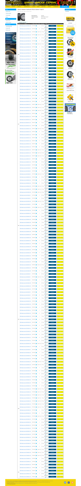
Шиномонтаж (27, 6)
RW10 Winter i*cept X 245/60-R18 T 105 (25, 234)
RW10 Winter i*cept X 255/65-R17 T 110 (25, 128)
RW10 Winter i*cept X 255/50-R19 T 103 (25, 301)
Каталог (13, 6)
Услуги (33, 6)
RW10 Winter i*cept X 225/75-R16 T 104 (25, 34)
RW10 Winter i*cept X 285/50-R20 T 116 (25, 425)
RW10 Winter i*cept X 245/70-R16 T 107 (25, 68)
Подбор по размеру (8, 13)
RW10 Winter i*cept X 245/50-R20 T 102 (25, 422)
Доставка (44, 6)
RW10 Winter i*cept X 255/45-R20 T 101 (25, 352)
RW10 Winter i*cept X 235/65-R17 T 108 (25, 107)
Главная (8, 6)
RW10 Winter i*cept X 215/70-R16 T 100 (25, 25)
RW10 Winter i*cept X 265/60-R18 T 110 (25, 213)
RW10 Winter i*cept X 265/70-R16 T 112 (25, 77)
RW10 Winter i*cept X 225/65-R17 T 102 (25, 86)
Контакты (72, 6)
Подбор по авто (8, 11)
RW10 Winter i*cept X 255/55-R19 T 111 (25, 310)
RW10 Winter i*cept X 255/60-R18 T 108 (25, 216)
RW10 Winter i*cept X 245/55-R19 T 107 (25, 322)
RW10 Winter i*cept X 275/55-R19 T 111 (25, 328)
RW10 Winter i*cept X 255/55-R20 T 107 (25, 370)
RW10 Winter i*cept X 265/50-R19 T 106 (25, 343)
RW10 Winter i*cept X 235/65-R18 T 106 (25, 246)
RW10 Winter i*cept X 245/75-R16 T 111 (25, 71)
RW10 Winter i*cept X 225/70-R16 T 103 (25, 28)
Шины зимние (21, 11)
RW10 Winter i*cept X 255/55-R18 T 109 (25, 210)
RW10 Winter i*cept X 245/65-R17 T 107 (25, 122)
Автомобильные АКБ (9, 26)
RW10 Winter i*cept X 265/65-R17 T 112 (25, 110)
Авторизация (67, 11)
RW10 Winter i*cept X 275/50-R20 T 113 (25, 458)
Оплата (49, 6)
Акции (38, 6)
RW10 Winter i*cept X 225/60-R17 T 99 (25, 89)
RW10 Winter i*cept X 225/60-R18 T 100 (25, 186)
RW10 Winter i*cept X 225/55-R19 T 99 (25, 349)
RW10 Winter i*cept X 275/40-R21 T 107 (25, 467)
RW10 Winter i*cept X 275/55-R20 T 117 (25, 416)
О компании (55, 6)
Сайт (36, 483)
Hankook (25, 11)
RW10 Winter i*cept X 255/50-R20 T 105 (25, 364)
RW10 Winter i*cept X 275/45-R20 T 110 (25, 367)
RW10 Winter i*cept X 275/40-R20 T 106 (25, 452)
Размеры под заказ (22, 22)
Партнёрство (64, 6)
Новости (19, 6)
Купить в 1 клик (60, 25)
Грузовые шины (8, 15)
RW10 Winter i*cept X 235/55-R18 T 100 (25, 192)
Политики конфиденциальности (20, 483)
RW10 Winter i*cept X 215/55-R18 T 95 (25, 195)
